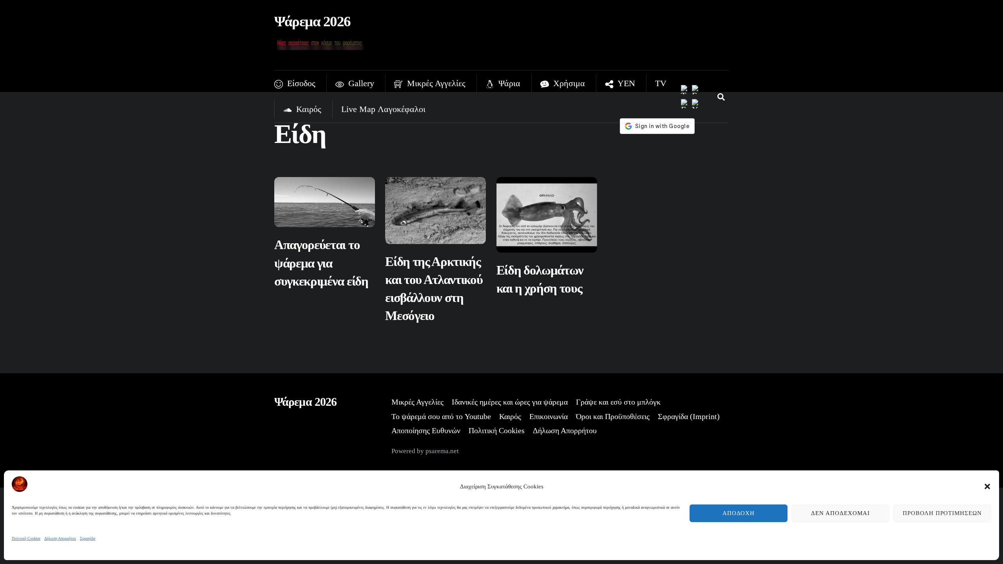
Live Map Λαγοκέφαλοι (383, 109)
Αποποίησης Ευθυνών (425, 430)
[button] (987, 486)
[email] (685, 103)
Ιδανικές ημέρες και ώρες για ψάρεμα (510, 402)
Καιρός (307, 109)
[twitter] (685, 89)
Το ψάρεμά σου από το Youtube (441, 416)
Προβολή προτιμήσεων (942, 513)
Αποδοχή (738, 513)
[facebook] (696, 89)
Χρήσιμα (568, 83)
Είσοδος (300, 83)
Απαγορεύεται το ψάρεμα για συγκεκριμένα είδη (321, 263)
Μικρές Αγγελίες (435, 83)
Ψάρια (508, 83)
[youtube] (696, 103)
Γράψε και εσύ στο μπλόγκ (618, 402)
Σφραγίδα (87, 538)
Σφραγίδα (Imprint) (689, 416)
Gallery (360, 83)
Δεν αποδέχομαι (840, 513)
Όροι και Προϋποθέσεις (613, 416)
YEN (625, 83)
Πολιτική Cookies (26, 538)
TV (660, 83)
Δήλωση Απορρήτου (60, 538)
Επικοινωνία (548, 416)
